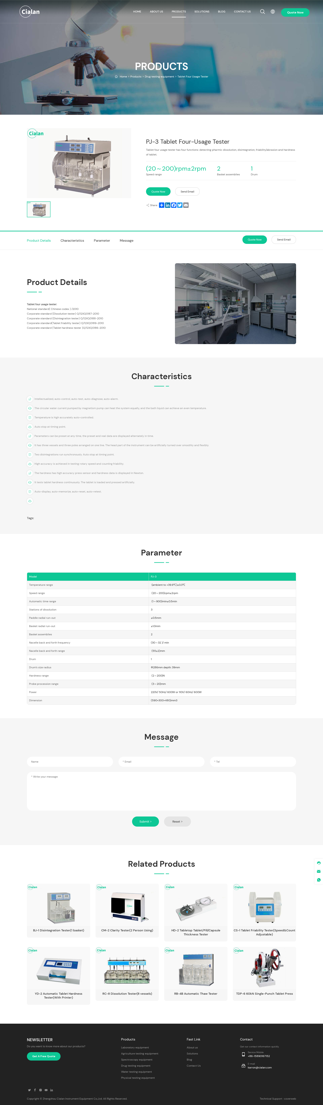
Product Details (39, 240)
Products (179, 11)
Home (123, 76)
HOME (137, 11)
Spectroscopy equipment (136, 1059)
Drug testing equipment (159, 76)
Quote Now (158, 191)
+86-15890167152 (259, 1056)
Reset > (177, 822)
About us (156, 11)
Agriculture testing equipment (139, 1053)
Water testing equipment (136, 1072)
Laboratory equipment (135, 1047)
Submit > (145, 822)
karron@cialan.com (260, 1067)
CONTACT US (242, 11)
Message (126, 240)
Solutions (201, 11)
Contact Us (194, 1065)
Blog (221, 11)
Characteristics (72, 240)
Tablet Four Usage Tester (192, 76)
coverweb (290, 1098)
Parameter (102, 240)
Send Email (187, 191)
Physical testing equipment (138, 1078)
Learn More (73, 920)
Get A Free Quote (43, 1056)
